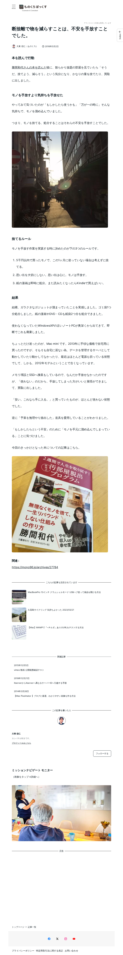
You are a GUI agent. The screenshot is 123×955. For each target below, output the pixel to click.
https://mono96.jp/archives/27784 (35, 567)
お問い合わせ (71, 950)
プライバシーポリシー (23, 950)
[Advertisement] (61, 885)
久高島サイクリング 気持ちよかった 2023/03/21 (51, 609)
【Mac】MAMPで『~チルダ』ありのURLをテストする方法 (56, 627)
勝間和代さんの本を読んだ (29, 67)
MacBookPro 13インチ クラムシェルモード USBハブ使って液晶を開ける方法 (64, 592)
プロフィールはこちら (21, 743)
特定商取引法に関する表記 (49, 950)
